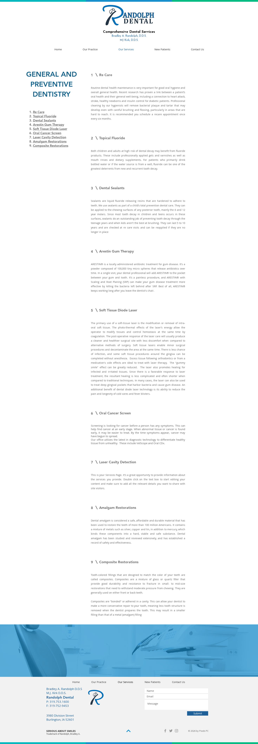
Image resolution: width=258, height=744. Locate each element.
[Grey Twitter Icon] (171, 731)
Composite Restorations (50, 146)
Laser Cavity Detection (49, 137)
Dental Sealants (44, 120)
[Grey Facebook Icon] (165, 731)
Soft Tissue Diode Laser (50, 129)
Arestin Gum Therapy (48, 125)
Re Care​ (38, 112)
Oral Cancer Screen (47, 133)
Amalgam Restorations (50, 141)
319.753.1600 (59, 702)
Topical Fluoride (44, 116)
